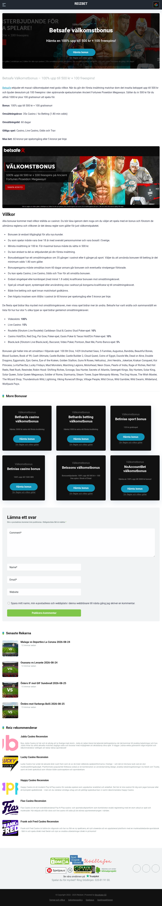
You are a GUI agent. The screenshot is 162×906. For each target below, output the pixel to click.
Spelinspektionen (105, 900)
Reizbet (81, 3)
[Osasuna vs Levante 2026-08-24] (10, 676)
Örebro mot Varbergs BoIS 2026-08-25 (43, 703)
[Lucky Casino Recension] (10, 770)
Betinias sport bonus (130, 419)
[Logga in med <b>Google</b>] (156, 5)
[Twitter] (137, 868)
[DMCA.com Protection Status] (60, 863)
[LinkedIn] (156, 868)
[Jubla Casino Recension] (10, 750)
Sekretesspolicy (75, 900)
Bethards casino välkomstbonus (27, 419)
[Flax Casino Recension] (10, 814)
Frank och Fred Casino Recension (40, 821)
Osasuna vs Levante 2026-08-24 (39, 662)
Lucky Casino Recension (34, 757)
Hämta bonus (80, 52)
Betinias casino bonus (23, 469)
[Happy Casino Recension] (10, 793)
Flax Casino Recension (33, 800)
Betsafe (6, 87)
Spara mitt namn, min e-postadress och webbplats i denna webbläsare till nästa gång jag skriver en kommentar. (73, 603)
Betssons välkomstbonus (81, 467)
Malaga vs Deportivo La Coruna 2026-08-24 (45, 641)
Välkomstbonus (81, 24)
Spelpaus (90, 900)
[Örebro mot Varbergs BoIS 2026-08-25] (10, 717)
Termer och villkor (57, 900)
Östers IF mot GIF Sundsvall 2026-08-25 (43, 683)
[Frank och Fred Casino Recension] (10, 835)
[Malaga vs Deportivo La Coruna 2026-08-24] (10, 655)
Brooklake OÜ (100, 895)
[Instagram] (146, 868)
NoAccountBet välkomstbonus (134, 469)
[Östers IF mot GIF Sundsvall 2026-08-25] (10, 696)
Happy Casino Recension (35, 780)
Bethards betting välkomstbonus (81, 419)
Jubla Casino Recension (34, 736)
